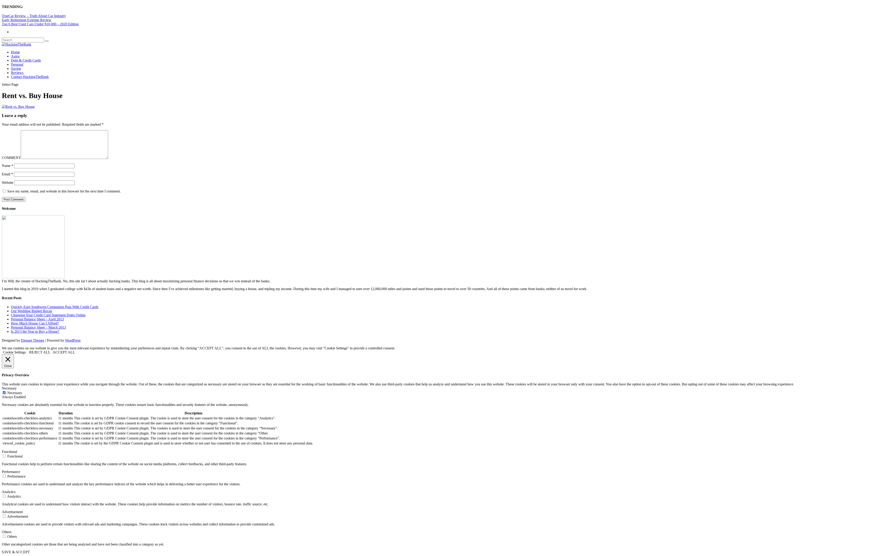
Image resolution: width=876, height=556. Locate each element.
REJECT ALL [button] (39, 352)
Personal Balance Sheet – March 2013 (38, 327)
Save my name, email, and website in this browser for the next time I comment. (64, 191)
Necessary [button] (9, 388)
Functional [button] (9, 452)
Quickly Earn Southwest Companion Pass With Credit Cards (54, 307)
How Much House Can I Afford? (35, 323)
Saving (16, 68)
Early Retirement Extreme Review (26, 20)
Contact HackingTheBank (30, 77)
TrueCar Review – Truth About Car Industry (34, 16)
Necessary (14, 393)
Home (15, 52)
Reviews (17, 73)
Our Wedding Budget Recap (31, 311)
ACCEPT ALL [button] (64, 352)
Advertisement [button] (12, 512)
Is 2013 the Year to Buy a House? (35, 331)
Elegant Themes (32, 340)
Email (7, 174)
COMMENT (11, 158)
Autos (15, 56)
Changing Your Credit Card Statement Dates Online (48, 315)
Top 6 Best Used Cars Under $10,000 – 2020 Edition (40, 24)
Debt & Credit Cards (26, 60)
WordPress (73, 340)
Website (7, 182)
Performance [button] (11, 472)
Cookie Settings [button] (14, 352)
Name (7, 166)
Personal (17, 64)
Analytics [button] (9, 492)
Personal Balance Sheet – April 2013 (37, 319)
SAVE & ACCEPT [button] (16, 552)
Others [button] (6, 532)
